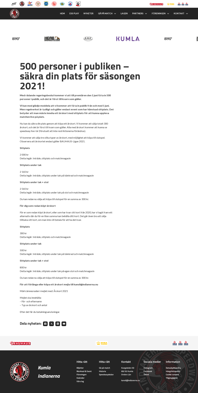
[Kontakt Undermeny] (187, 13)
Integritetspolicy (173, 371)
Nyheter (88, 13)
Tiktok (146, 374)
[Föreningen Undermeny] (168, 13)
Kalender (80, 377)
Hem (62, 13)
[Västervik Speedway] (62, 3)
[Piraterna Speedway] (46, 3)
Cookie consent (172, 374)
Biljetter (80, 367)
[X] (51, 323)
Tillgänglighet (172, 377)
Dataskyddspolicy (173, 367)
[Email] (64, 323)
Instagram (148, 367)
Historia (102, 371)
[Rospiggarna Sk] (54, 3)
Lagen (124, 13)
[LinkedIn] (57, 323)
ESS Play (74, 13)
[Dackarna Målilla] (30, 3)
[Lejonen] (38, 3)
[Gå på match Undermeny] (115, 13)
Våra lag (80, 381)
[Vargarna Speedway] (70, 3)
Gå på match (105, 13)
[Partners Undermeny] (146, 13)
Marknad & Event (84, 371)
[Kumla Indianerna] (21, 3)
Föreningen (159, 13)
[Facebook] (45, 323)
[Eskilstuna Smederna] (78, 3)
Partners (137, 13)
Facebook (148, 371)
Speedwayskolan (106, 374)
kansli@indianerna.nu (130, 380)
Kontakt (179, 13)
